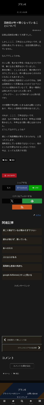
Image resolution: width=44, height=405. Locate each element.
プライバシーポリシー (11, 394)
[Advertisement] (22, 309)
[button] (39, 330)
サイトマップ (22, 397)
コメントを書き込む (22, 366)
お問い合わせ (32, 394)
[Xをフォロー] (12, 201)
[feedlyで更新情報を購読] (32, 201)
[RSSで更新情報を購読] (22, 207)
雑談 (13, 160)
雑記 (6, 160)
